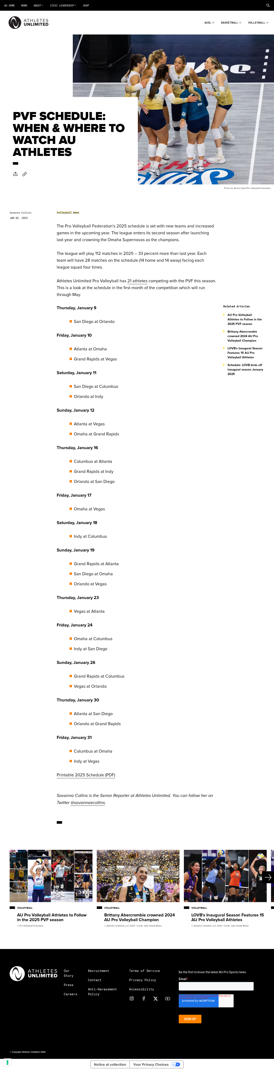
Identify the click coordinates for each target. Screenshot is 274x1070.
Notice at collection (110, 1064)
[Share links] (15, 174)
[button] (268, 5)
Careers (70, 994)
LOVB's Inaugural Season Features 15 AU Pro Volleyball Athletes (245, 352)
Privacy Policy (142, 980)
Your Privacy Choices (151, 1064)
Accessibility (141, 989)
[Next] (260, 877)
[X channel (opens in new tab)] (155, 998)
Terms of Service (144, 970)
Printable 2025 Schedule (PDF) (86, 775)
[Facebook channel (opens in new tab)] (143, 998)
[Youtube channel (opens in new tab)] (167, 998)
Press (68, 985)
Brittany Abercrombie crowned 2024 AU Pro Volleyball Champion (243, 336)
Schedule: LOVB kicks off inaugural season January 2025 (245, 369)
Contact (94, 980)
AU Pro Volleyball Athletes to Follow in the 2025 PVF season (245, 319)
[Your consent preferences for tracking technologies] (7, 1062)
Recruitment (98, 970)
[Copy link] (24, 174)
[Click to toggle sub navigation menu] (213, 22)
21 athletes (137, 281)
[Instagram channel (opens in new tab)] (131, 998)
